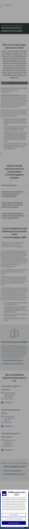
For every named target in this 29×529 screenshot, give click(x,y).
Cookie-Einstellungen (13, 514)
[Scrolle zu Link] (4, 493)
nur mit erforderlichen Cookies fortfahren (14, 518)
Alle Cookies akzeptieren (14, 523)
